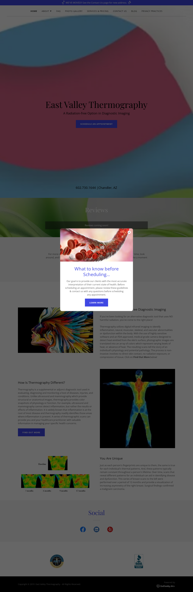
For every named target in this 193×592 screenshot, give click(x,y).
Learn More (96, 302)
